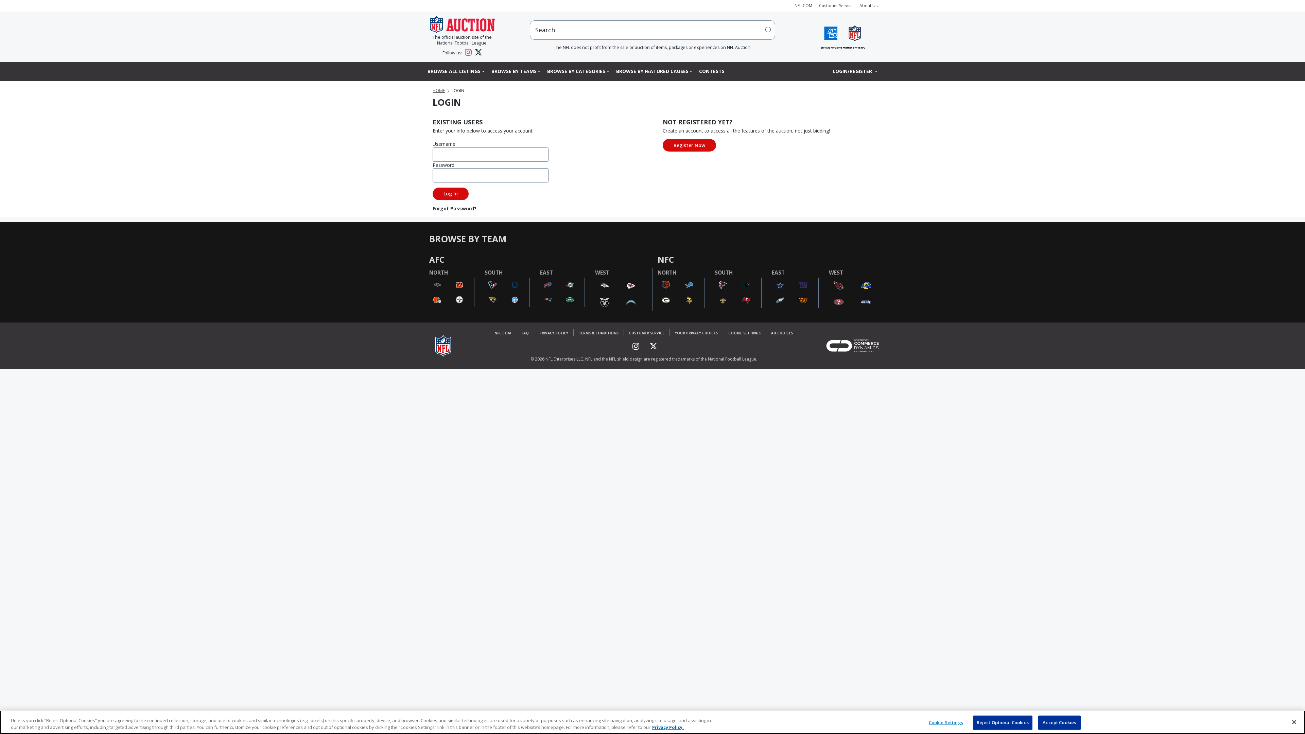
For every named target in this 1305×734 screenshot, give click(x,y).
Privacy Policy (553, 333)
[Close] (1294, 722)
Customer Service (836, 5)
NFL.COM (803, 5)
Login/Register (853, 71)
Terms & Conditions (599, 333)
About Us (868, 5)
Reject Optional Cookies (1003, 722)
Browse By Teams (514, 71)
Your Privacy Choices (696, 333)
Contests (712, 71)
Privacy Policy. (668, 727)
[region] (652, 722)
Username (444, 144)
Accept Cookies (1059, 722)
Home (439, 90)
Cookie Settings (744, 333)
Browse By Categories (576, 71)
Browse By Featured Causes (652, 71)
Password (443, 165)
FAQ (525, 333)
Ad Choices (782, 333)
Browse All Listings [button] (454, 71)
